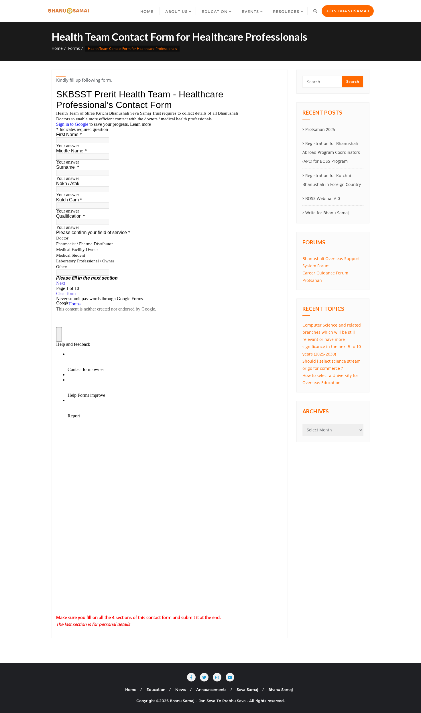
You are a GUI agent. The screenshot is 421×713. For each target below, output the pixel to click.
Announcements (211, 689)
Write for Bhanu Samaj (327, 212)
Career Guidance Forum (325, 273)
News (180, 689)
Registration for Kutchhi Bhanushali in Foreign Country (331, 180)
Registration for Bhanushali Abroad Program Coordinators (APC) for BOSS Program (331, 152)
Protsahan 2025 (320, 129)
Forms (74, 48)
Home (57, 48)
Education (155, 689)
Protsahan (312, 280)
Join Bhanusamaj (347, 11)
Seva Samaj (247, 689)
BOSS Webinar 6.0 (322, 198)
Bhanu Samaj (280, 689)
